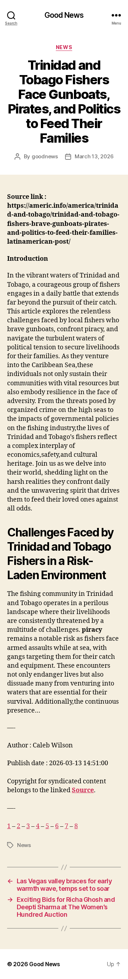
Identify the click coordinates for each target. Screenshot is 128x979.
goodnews (45, 156)
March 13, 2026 (94, 156)
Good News (64, 15)
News (64, 47)
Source (83, 790)
